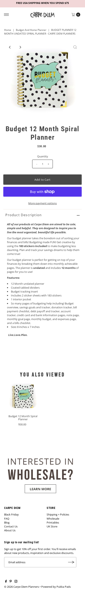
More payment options (42, 203)
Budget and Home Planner (31, 30)
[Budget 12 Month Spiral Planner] (22, 396)
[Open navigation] (6, 14)
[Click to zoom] (75, 47)
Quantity (42, 156)
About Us (9, 530)
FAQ (6, 518)
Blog (6, 522)
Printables (53, 522)
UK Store (52, 526)
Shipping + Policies (58, 514)
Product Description (23, 215)
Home (7, 30)
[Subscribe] (71, 562)
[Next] (20, 47)
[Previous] (9, 47)
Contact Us (11, 526)
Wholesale (53, 518)
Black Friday (11, 514)
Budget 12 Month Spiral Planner (22, 417)
